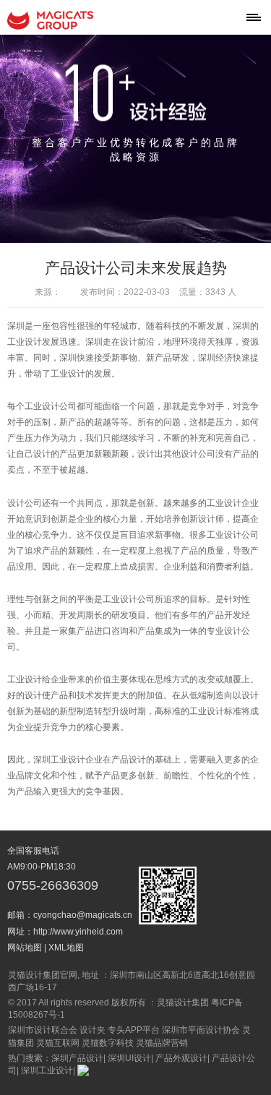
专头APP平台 (134, 1030)
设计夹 (92, 1030)
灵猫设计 (50, 20)
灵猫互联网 (57, 1043)
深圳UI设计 (129, 1058)
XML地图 (66, 947)
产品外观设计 (181, 1058)
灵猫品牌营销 (162, 1043)
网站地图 (24, 947)
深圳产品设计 (77, 1058)
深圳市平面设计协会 (201, 1030)
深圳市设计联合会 (42, 1030)
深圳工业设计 (47, 1070)
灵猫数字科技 (108, 1043)
